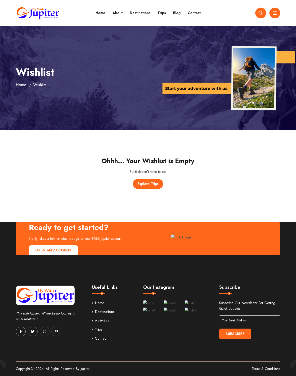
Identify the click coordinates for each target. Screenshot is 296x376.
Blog (177, 12)
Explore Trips (148, 183)
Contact (194, 12)
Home (100, 12)
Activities (102, 320)
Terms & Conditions (266, 368)
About (117, 12)
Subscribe (235, 333)
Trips (162, 12)
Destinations (140, 12)
